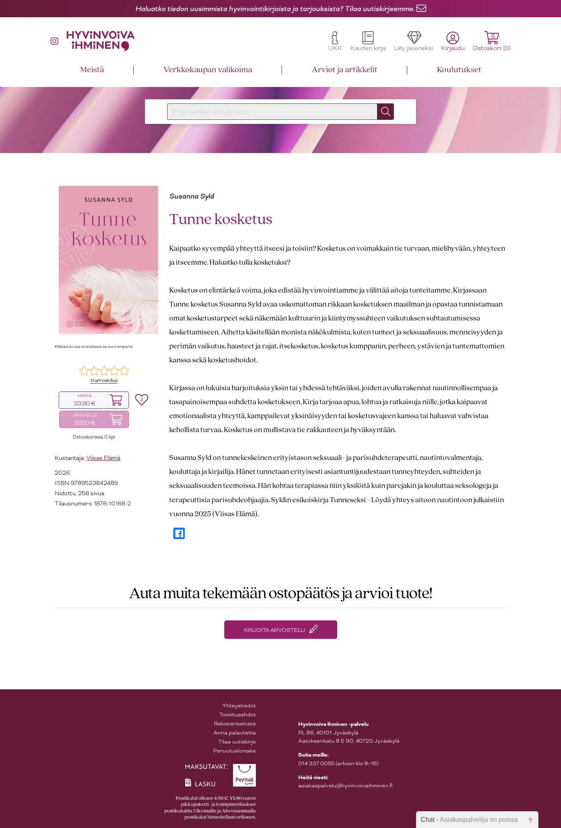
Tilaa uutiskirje (237, 741)
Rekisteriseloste (235, 723)
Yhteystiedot (239, 705)
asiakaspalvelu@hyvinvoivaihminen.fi (345, 785)
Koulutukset (459, 70)
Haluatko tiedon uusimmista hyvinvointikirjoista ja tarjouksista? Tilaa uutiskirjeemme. (275, 8)
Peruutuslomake (234, 750)
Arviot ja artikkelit (344, 70)
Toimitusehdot (237, 714)
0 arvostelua (104, 380)
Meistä (92, 70)
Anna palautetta (235, 732)
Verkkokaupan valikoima (207, 70)
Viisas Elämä (103, 458)
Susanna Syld (191, 196)
